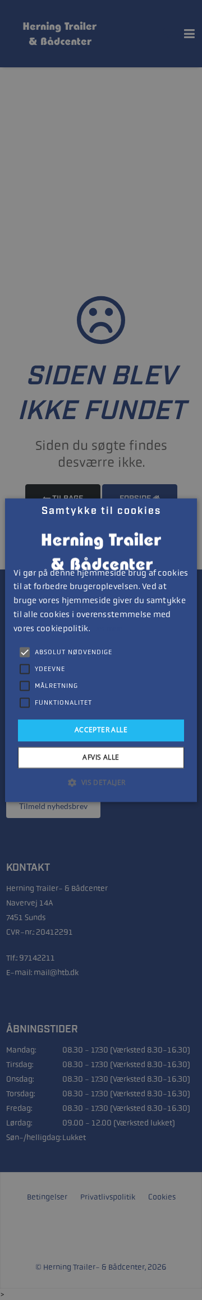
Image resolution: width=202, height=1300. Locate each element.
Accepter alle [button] (101, 730)
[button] (100, 782)
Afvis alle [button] (100, 757)
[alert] (101, 650)
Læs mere (107, 628)
